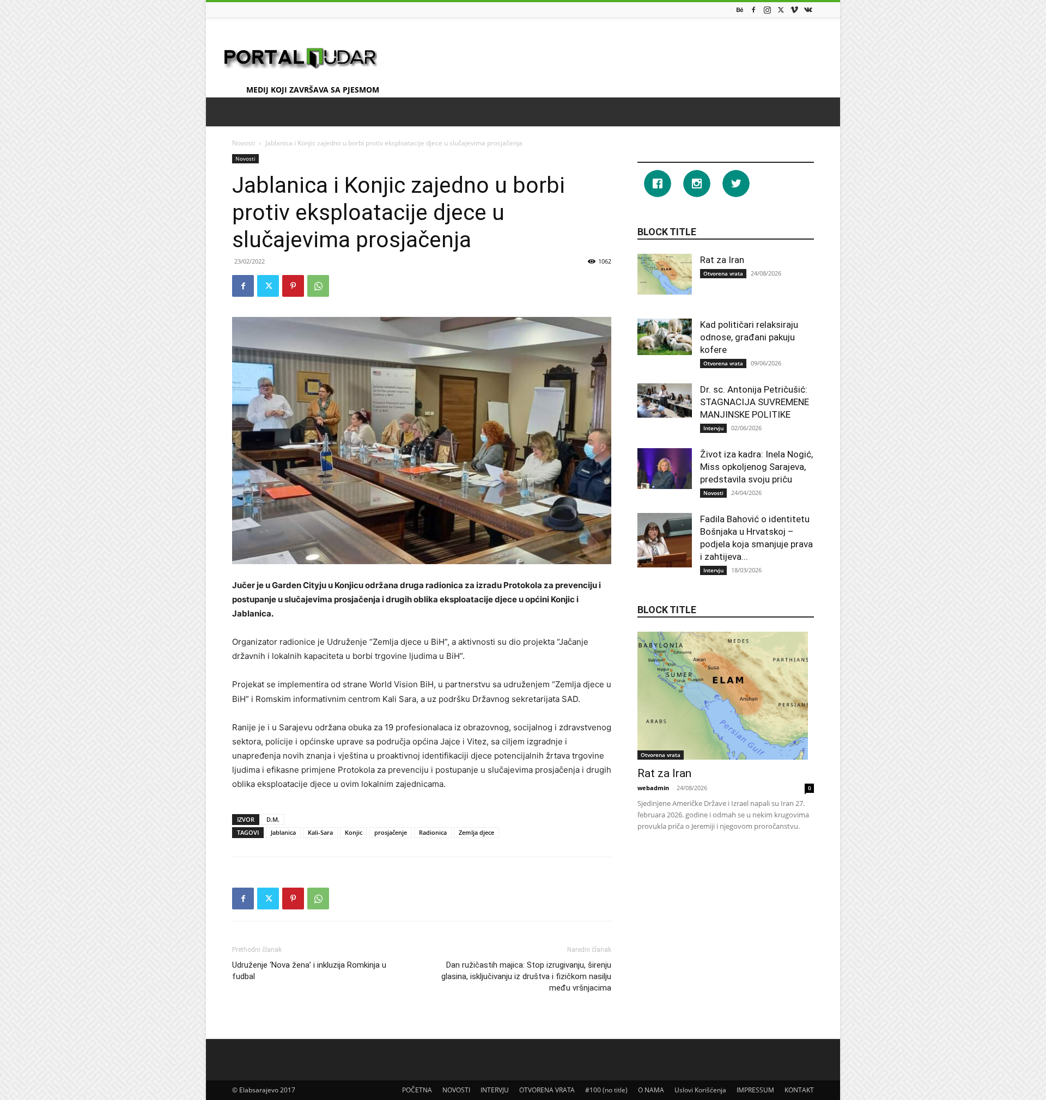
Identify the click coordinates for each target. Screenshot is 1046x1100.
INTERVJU (495, 1090)
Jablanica (283, 832)
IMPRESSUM (755, 1090)
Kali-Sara (320, 832)
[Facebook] (753, 9)
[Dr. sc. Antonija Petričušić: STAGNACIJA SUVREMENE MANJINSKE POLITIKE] (664, 400)
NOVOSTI (456, 1090)
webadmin (653, 788)
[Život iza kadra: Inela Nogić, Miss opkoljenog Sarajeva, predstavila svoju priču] (664, 468)
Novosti (243, 143)
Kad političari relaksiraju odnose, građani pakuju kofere (749, 337)
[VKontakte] (808, 9)
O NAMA (651, 1090)
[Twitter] (781, 9)
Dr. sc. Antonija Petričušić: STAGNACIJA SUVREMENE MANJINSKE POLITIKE (754, 402)
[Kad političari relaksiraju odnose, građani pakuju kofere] (664, 337)
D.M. (272, 819)
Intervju (713, 428)
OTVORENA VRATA (547, 1090)
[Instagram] (767, 9)
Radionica (433, 832)
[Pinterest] (293, 286)
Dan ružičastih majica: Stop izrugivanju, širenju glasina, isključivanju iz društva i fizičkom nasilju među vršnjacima (526, 976)
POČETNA (417, 1090)
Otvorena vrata (723, 273)
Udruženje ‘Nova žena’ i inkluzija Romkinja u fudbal (309, 970)
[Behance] (740, 9)
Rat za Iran (722, 259)
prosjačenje (390, 832)
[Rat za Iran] (664, 274)
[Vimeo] (794, 9)
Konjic (353, 832)
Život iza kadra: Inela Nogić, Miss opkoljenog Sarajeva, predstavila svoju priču (756, 467)
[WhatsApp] (318, 286)
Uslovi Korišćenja (700, 1090)
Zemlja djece (476, 832)
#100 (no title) (606, 1090)
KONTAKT (799, 1090)
